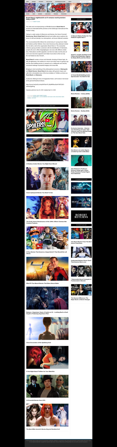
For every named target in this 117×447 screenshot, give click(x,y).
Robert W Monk (43, 95)
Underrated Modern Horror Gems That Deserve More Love (81, 261)
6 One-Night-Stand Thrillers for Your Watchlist (40, 371)
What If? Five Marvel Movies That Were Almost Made (42, 283)
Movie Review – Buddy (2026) (80, 111)
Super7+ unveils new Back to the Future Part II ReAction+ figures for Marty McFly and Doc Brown (81, 56)
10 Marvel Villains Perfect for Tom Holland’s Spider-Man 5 (81, 36)
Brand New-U (36, 96)
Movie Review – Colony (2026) (80, 93)
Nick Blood (50, 96)
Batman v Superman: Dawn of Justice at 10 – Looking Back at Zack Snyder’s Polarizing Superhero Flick (47, 313)
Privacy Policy (68, 441)
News (38, 95)
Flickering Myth (58, 8)
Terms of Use (62, 441)
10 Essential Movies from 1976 (35, 400)
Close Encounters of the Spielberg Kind (38, 342)
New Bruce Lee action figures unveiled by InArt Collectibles (80, 150)
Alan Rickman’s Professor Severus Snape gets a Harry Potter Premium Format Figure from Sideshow (80, 171)
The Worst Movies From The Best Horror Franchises (81, 242)
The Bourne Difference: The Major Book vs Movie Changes (80, 298)
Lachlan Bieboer (43, 96)
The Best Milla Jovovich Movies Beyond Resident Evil (43, 429)
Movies (34, 95)
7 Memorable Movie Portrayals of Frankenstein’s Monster (81, 280)
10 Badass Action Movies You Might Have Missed (41, 164)
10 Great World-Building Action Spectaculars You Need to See (80, 75)
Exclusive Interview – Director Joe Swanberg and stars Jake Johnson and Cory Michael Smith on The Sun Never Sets (81, 130)
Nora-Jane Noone (57, 96)
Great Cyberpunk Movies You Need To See (39, 192)
